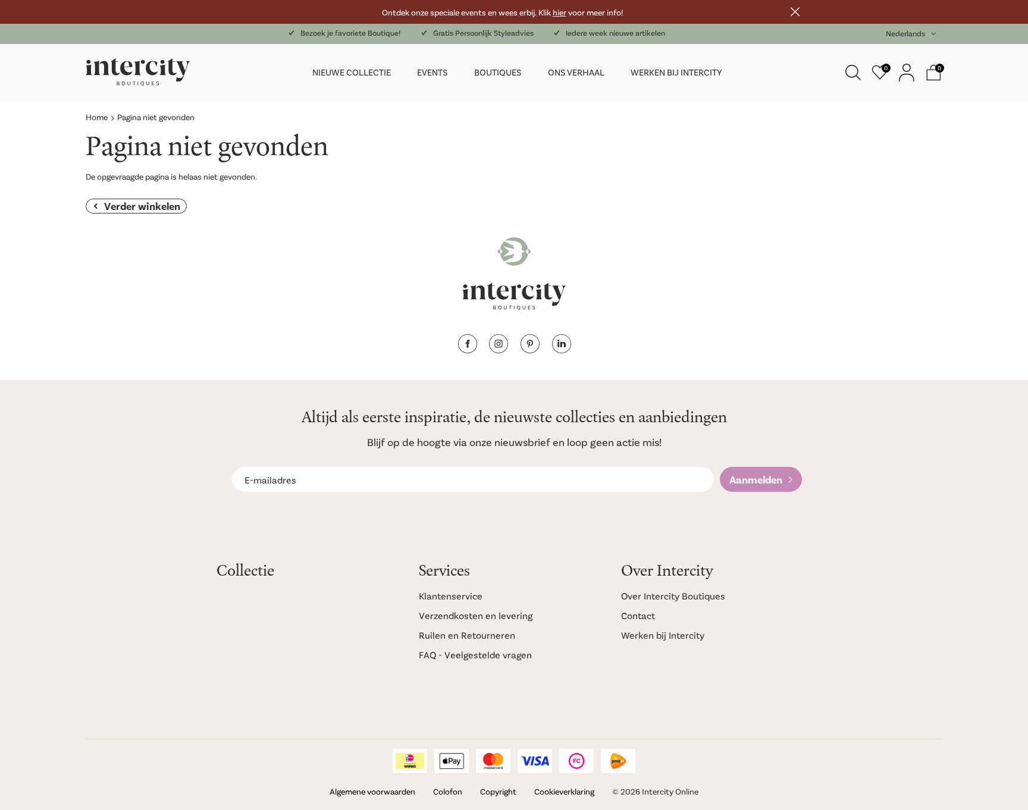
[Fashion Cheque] (576, 761)
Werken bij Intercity (676, 72)
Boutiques (497, 72)
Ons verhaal (576, 72)
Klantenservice (450, 595)
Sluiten (795, 12)
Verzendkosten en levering (475, 615)
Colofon (447, 791)
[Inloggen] (907, 72)
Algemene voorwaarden (372, 791)
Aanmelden (755, 479)
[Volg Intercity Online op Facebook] (467, 349)
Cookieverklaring (564, 791)
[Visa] (535, 761)
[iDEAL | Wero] (410, 761)
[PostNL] (618, 761)
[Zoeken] (853, 72)
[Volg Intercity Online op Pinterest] (530, 349)
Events (432, 72)
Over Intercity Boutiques (673, 595)
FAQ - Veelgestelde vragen (475, 654)
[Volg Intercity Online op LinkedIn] (561, 349)
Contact (638, 615)
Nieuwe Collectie (351, 72)
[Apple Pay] (451, 761)
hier (559, 12)
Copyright (498, 791)
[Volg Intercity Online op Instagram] (498, 349)
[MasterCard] (493, 761)
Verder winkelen (142, 205)
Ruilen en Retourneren (467, 635)
